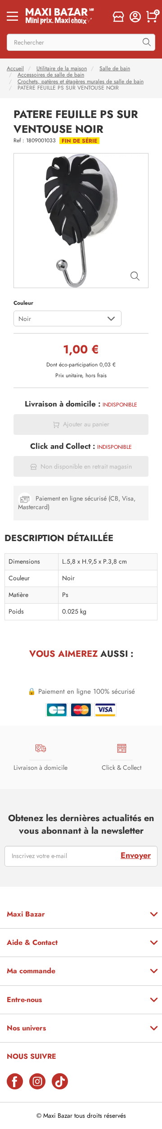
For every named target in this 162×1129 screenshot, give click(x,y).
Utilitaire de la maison (61, 68)
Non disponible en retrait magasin (86, 466)
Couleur (23, 303)
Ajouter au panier (86, 424)
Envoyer (136, 855)
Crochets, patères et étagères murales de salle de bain (81, 81)
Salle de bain (114, 68)
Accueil (15, 68)
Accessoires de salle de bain (51, 74)
